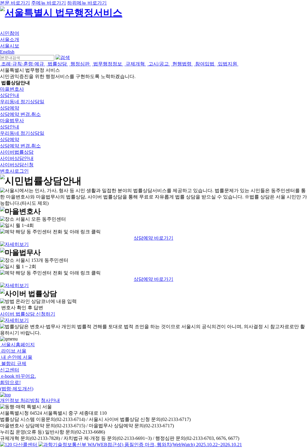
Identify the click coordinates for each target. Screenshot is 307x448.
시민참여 (9, 33)
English (7, 51)
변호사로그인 (14, 171)
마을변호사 (12, 89)
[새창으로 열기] (19, 444)
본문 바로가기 (15, 2)
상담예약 (9, 107)
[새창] (140, 444)
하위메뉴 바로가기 (87, 2)
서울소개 (9, 39)
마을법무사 (12, 120)
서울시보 (9, 45)
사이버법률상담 (17, 152)
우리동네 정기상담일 (22, 101)
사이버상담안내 (17, 158)
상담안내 (9, 95)
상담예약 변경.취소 (20, 114)
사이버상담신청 (17, 164)
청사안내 (50, 400)
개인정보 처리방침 (20, 400)
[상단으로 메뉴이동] (5, 394)
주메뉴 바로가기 (48, 2)
